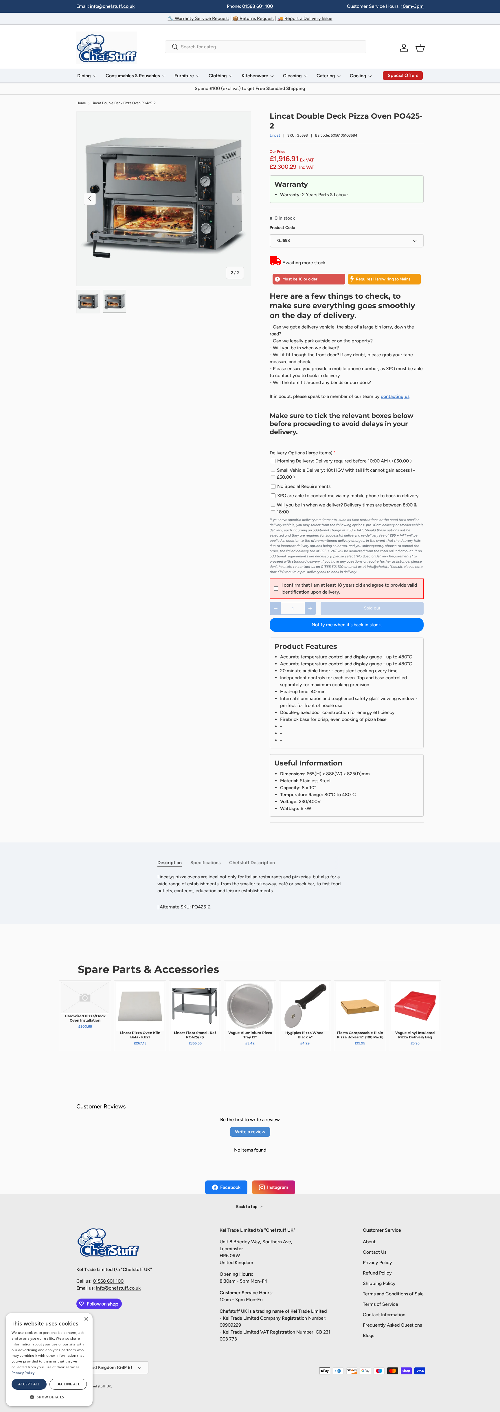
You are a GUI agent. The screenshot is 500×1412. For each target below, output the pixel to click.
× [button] (86, 1319)
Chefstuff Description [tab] (252, 862)
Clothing (218, 75)
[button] (420, 47)
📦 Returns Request (253, 18)
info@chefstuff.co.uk (112, 6)
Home (81, 103)
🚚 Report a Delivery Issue (304, 18)
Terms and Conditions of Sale (393, 1294)
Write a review (250, 1131)
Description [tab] (169, 862)
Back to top (247, 1206)
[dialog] (49, 1359)
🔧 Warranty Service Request (198, 18)
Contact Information (384, 1314)
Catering (326, 75)
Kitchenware (255, 75)
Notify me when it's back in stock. (347, 624)
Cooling (358, 75)
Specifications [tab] (205, 862)
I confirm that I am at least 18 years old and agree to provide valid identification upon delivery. (349, 588)
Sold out (372, 608)
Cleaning (292, 75)
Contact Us (374, 1252)
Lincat (275, 135)
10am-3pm (412, 6)
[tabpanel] (250, 883)
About (369, 1241)
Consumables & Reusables (133, 75)
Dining (84, 75)
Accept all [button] (29, 1384)
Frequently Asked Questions (392, 1325)
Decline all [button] (68, 1384)
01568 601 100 (257, 6)
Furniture (184, 75)
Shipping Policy (379, 1283)
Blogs (368, 1335)
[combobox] (265, 47)
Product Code (282, 227)
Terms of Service (380, 1304)
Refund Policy (377, 1273)
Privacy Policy (377, 1262)
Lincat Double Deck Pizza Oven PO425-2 (123, 103)
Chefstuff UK (100, 1386)
